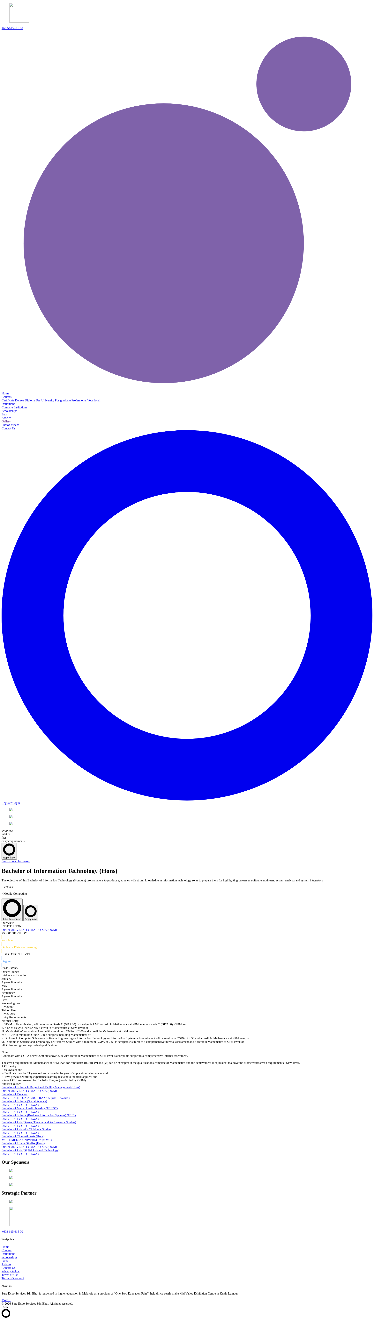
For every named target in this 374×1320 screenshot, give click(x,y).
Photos (6, 425)
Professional (79, 400)
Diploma (30, 400)
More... (6, 1300)
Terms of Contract (13, 1278)
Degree (20, 400)
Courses (6, 1250)
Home (5, 1246)
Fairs (5, 1260)
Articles (6, 1264)
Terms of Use (10, 1274)
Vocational (93, 400)
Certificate (8, 400)
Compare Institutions (14, 407)
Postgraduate (63, 400)
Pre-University (45, 400)
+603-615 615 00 (12, 28)
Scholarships (9, 1257)
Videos (15, 425)
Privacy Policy (10, 1271)
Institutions (8, 1253)
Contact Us (8, 1267)
